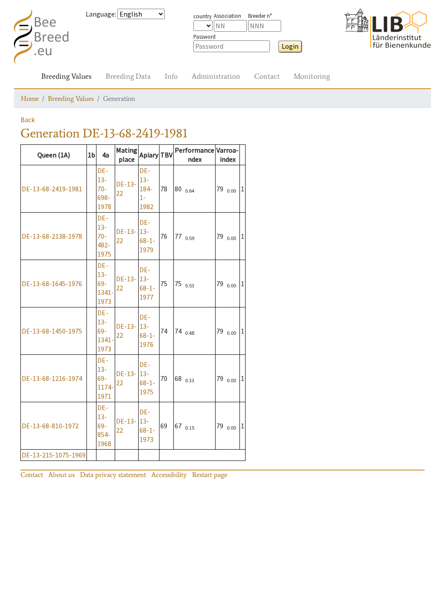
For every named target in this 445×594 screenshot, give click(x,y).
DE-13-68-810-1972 (50, 425)
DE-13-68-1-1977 (147, 283)
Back (27, 119)
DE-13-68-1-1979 (147, 236)
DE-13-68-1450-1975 (52, 331)
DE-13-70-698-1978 (104, 188)
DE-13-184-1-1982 (146, 188)
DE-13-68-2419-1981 (52, 188)
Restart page (209, 475)
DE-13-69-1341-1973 (105, 283)
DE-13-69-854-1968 (104, 425)
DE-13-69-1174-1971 (105, 378)
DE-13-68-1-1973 (147, 425)
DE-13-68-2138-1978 (52, 236)
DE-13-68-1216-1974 (52, 378)
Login (290, 46)
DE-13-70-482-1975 (104, 236)
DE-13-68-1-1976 (147, 330)
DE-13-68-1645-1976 (52, 283)
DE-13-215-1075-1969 (54, 455)
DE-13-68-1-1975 (147, 378)
